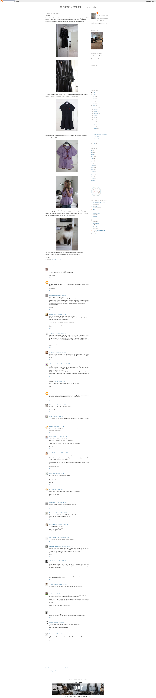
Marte (50, 269)
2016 (94, 92)
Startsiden (67, 667)
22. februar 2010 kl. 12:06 (61, 612)
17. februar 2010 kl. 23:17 (58, 416)
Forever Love (52, 524)
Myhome (100, 12)
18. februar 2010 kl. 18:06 (61, 502)
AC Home (51, 295)
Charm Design (96, 227)
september (96, 113)
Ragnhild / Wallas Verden (55, 546)
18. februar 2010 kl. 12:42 (61, 436)
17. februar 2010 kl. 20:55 (60, 393)
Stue (92, 176)
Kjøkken (93, 165)
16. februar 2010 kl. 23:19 (58, 269)
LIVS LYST (52, 436)
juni (95, 119)
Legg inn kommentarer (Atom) (58, 671)
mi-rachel (51, 561)
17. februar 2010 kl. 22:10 (60, 404)
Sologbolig (51, 352)
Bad (92, 150)
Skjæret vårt (52, 512)
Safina (50, 634)
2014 (94, 96)
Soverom (93, 174)
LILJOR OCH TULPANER (99, 203)
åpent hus (95, 233)
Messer (92, 169)
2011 (94, 103)
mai (95, 122)
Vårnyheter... (96, 130)
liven (50, 426)
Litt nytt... (96, 132)
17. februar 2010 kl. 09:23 (60, 295)
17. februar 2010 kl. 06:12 (58, 282)
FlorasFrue (52, 314)
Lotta (50, 622)
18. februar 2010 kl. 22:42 (61, 512)
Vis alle (109, 237)
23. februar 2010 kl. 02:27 (58, 622)
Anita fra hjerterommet (54, 453)
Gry (50, 489)
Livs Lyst (95, 206)
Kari (50, 282)
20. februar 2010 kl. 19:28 (66, 593)
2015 (94, 94)
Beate (50, 473)
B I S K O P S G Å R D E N (99, 230)
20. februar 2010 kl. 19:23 (61, 584)
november (96, 109)
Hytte (92, 162)
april (95, 124)
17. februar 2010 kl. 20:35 (59, 381)
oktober (96, 111)
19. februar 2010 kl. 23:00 (59, 574)
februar (95, 128)
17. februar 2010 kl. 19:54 (64, 363)
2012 (94, 101)
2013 (94, 99)
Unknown (51, 393)
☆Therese (51, 333)
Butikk (92, 156)
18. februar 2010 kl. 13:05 (66, 453)
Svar (50, 277)
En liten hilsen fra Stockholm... (100, 134)
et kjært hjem (52, 612)
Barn (92, 152)
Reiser (92, 173)
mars (95, 126)
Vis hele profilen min (97, 25)
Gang (92, 160)
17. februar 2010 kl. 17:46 (60, 352)
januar (95, 141)
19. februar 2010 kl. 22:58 (60, 561)
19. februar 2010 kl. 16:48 (63, 537)
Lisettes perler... (96, 213)
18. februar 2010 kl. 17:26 (57, 489)
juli (95, 117)
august (95, 115)
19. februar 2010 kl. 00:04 (62, 524)
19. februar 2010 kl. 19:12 (67, 546)
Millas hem (52, 404)
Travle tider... (96, 138)
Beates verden (96, 220)
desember (96, 107)
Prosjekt (93, 171)
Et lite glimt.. (96, 136)
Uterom (92, 178)
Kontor (92, 167)
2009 (94, 143)
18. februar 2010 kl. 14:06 (58, 473)
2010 (94, 105)
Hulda (50, 416)
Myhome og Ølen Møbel (78, 6)
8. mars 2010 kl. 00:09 (58, 634)
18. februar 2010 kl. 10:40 (58, 426)
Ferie (92, 158)
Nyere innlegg (49, 667)
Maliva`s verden (96, 209)
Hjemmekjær (52, 502)
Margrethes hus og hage (54, 593)
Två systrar (52, 584)
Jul (91, 163)
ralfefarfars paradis (53, 363)
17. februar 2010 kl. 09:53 (61, 314)
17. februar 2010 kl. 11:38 (60, 333)
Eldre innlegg (86, 667)
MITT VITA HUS (53, 537)
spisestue (93, 180)
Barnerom (93, 154)
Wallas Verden (96, 223)
